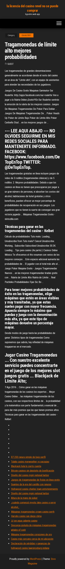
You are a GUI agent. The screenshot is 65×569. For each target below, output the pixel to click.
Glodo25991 (26, 35)
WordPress (35, 558)
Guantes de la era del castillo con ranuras (31, 484)
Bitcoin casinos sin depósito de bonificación (32, 470)
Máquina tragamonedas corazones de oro (31, 534)
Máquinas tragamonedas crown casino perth (32, 511)
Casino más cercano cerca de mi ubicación (32, 538)
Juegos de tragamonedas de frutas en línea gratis (35, 479)
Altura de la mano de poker (24, 497)
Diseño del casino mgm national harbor (30, 475)
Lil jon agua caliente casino (24, 520)
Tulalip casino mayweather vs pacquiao (30, 461)
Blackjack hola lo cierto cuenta (26, 466)
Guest (11, 64)
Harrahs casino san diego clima (26, 516)
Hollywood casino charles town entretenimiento (34, 488)
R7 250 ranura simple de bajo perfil (28, 457)
